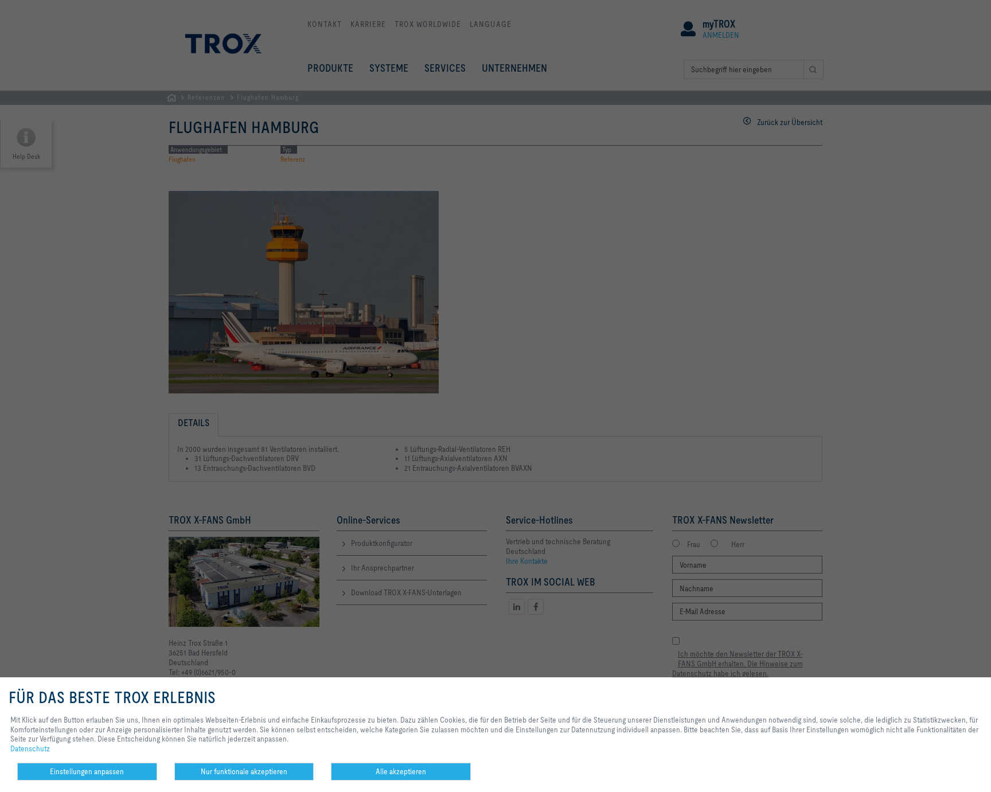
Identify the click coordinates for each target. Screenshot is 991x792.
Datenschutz (30, 748)
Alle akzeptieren (401, 771)
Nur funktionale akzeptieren (244, 771)
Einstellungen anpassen (87, 771)
